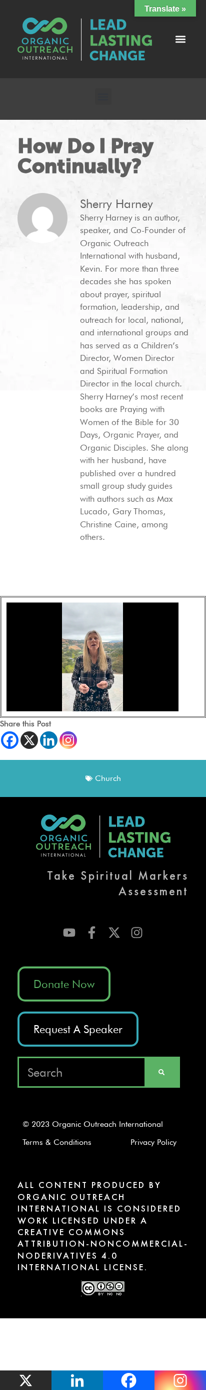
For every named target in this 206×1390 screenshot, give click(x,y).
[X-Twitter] (114, 932)
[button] (180, 39)
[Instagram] (68, 740)
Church (108, 778)
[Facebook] (9, 740)
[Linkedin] (49, 740)
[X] (29, 740)
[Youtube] (69, 932)
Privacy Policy (157, 1142)
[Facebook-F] (92, 932)
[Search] (161, 1072)
